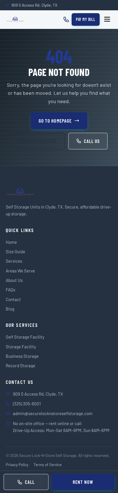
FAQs (10, 289)
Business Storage (22, 356)
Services (14, 261)
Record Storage (20, 365)
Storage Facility (21, 346)
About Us (14, 280)
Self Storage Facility (25, 336)
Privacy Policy (17, 464)
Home (11, 242)
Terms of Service (48, 464)
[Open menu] (107, 19)
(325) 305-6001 (27, 403)
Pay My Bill (85, 19)
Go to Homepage (55, 120)
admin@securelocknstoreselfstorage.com (53, 413)
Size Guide (15, 251)
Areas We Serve (20, 270)
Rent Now (83, 482)
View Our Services (37, 141)
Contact (13, 299)
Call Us (92, 141)
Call (30, 482)
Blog (10, 308)
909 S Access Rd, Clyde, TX (38, 393)
